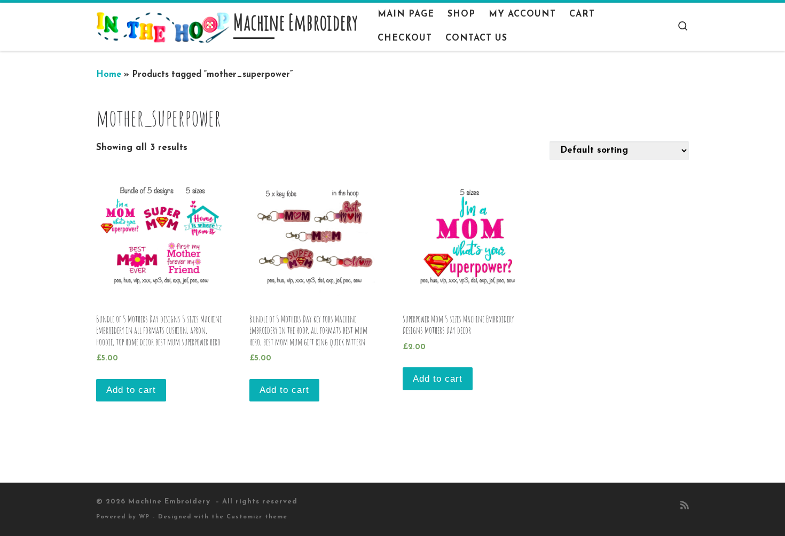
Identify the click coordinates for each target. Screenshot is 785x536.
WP (144, 517)
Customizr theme (256, 517)
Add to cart (131, 390)
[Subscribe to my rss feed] (684, 506)
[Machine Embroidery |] (163, 26)
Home (108, 74)
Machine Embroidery (170, 501)
